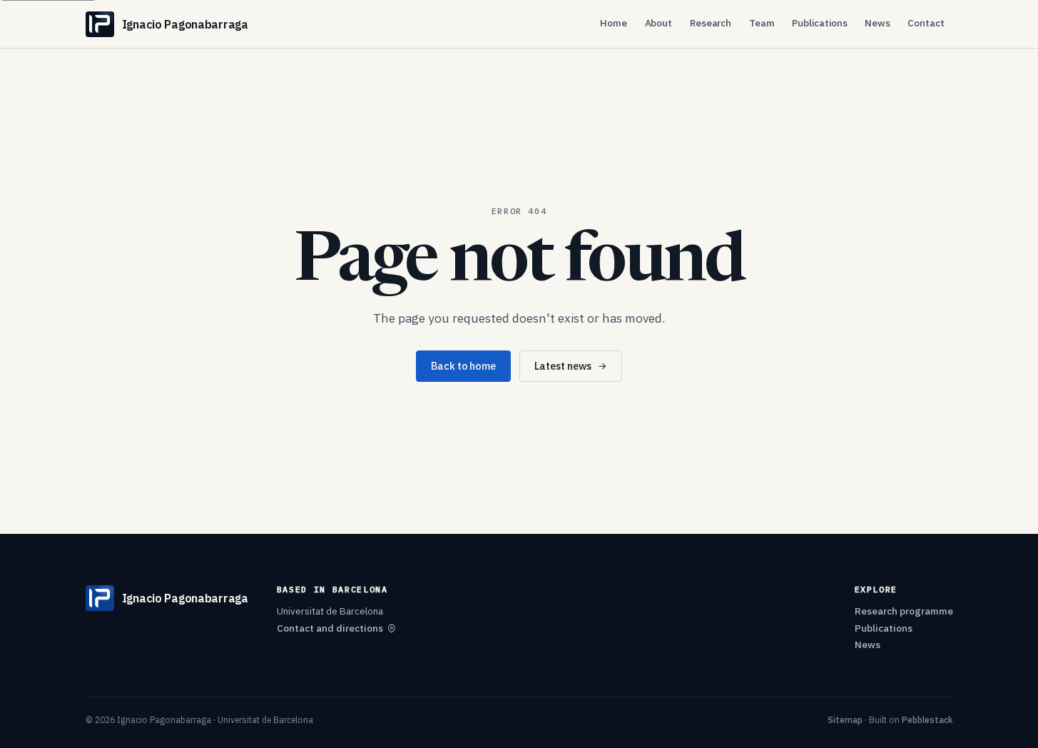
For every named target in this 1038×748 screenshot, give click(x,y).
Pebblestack (927, 719)
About (659, 22)
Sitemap (845, 719)
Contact (926, 22)
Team (762, 22)
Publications (819, 22)
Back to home (463, 366)
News (877, 22)
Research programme (904, 611)
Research (710, 22)
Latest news (562, 366)
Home (613, 22)
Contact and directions (330, 628)
